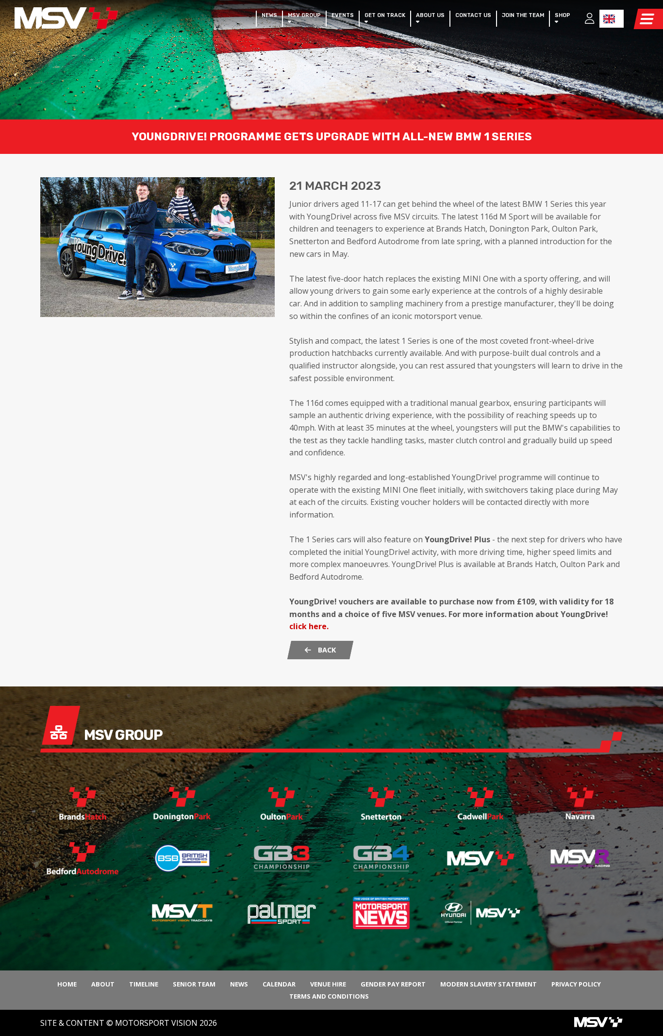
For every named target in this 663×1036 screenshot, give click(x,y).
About (103, 984)
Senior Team (194, 984)
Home (67, 984)
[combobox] (611, 19)
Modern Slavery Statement (488, 984)
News (239, 984)
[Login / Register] (585, 19)
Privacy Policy (576, 984)
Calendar (279, 984)
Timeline (143, 984)
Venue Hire (328, 984)
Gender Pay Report (393, 984)
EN (611, 19)
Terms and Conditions (329, 996)
